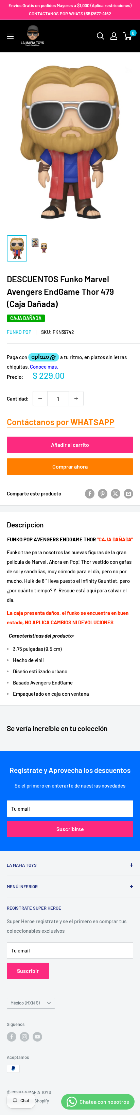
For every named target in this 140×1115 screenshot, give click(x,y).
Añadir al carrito (70, 444)
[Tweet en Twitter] (115, 493)
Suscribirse (70, 829)
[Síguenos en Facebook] (11, 1037)
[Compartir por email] (128, 493)
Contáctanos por (61, 422)
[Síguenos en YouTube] (37, 1037)
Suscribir (28, 970)
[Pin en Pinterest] (102, 493)
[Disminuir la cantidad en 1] (40, 398)
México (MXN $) (25, 1003)
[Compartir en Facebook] (89, 493)
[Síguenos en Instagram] (24, 1037)
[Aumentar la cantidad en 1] (76, 398)
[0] (127, 36)
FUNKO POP (19, 332)
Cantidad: (18, 398)
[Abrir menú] (10, 36)
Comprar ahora (70, 466)
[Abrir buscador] (100, 36)
